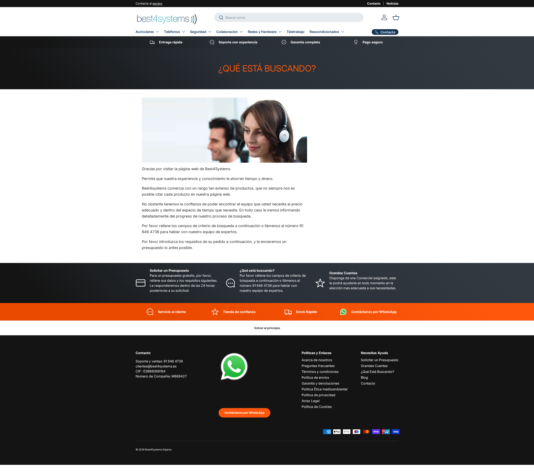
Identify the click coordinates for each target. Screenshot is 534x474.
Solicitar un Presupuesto (379, 360)
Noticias (392, 3)
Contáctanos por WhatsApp (244, 412)
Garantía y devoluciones (320, 383)
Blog (364, 377)
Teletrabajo (296, 32)
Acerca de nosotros (317, 360)
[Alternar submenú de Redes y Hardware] (279, 31)
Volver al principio (267, 328)
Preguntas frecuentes (318, 366)
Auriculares (145, 32)
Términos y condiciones (320, 372)
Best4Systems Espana (158, 449)
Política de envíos (315, 377)
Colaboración (227, 32)
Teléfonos (172, 32)
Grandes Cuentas (374, 366)
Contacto (373, 3)
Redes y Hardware (262, 32)
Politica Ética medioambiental (325, 389)
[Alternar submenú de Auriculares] (157, 31)
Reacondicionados (324, 32)
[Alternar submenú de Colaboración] (241, 31)
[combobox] (289, 17)
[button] (395, 17)
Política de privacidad (318, 395)
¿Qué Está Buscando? (377, 372)
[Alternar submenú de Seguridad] (209, 31)
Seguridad (198, 32)
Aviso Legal (311, 401)
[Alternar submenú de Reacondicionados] (342, 31)
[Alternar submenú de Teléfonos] (183, 31)
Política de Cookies (317, 407)
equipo (157, 3)
